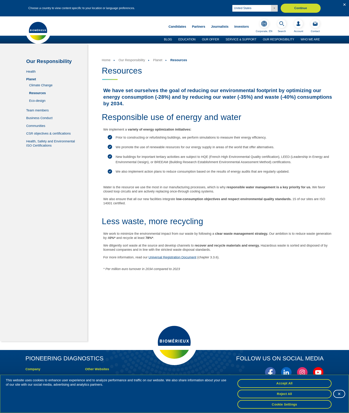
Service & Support (241, 39)
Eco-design (37, 101)
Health (31, 71)
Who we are (310, 39)
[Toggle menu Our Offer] (221, 40)
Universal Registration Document (172, 257)
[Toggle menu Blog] (174, 40)
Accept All (284, 383)
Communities (35, 125)
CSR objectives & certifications (48, 133)
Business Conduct (39, 118)
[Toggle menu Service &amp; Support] (258, 40)
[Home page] (38, 31)
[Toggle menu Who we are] (322, 40)
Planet (31, 79)
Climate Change (41, 85)
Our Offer (210, 39)
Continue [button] (300, 8)
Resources (37, 93)
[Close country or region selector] (344, 4)
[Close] (339, 394)
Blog (168, 39)
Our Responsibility (278, 39)
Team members (37, 110)
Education (187, 39)
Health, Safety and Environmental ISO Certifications (50, 143)
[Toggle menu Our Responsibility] (296, 40)
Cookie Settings (284, 404)
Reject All (284, 394)
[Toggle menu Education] (197, 40)
